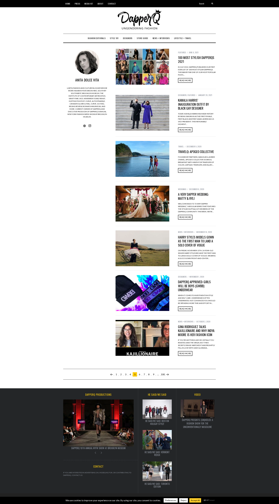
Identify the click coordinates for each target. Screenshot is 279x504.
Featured (182, 52)
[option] (98, 424)
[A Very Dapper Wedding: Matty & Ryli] (142, 204)
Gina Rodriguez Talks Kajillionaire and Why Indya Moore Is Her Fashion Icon (196, 330)
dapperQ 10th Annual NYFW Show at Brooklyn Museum (98, 448)
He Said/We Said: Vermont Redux (157, 453)
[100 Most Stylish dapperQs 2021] (142, 67)
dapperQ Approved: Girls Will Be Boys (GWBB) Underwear (194, 285)
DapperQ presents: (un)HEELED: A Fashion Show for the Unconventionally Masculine (197, 423)
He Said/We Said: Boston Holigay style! (157, 422)
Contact (112, 3)
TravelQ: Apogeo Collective (196, 151)
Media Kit (88, 3)
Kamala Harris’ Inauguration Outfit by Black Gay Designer (193, 104)
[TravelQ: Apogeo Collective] (142, 159)
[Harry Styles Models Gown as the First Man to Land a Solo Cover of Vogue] (142, 248)
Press (77, 3)
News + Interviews (185, 231)
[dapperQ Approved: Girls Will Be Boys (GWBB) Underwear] (142, 293)
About (101, 3)
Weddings (182, 189)
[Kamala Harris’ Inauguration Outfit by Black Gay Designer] (142, 113)
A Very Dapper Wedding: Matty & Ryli (193, 196)
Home (67, 3)
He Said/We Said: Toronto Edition (157, 485)
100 (163, 374)
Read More (185, 80)
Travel (181, 146)
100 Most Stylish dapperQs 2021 (196, 59)
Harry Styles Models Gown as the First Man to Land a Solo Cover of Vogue (196, 241)
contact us (77, 475)
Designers (182, 95)
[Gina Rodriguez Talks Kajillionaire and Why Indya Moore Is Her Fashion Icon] (142, 338)
